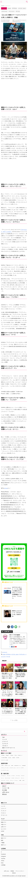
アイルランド (4, 775)
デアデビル (14, 8)
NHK (12, 765)
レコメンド (4, 652)
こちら (6, 488)
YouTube (3, 858)
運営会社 (4, 794)
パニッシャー (11, 11)
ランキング (5, 743)
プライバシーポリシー (19, 871)
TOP (3, 737)
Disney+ (12, 755)
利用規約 (12, 871)
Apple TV (7, 755)
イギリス (13, 775)
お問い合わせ (5, 792)
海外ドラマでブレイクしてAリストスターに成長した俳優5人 (20, 692)
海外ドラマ (3, 838)
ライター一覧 (5, 788)
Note (2, 862)
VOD (2, 835)
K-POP (2, 831)
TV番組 (2, 842)
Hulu (16, 755)
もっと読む (15, 720)
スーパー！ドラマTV (20, 767)
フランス (12, 780)
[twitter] (8, 626)
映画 (2, 840)
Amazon (3, 755)
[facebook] (12, 626)
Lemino (10, 757)
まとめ (9, 8)
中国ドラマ (3, 824)
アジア (3, 819)
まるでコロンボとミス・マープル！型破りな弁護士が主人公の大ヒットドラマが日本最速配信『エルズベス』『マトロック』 (17, 593)
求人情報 (4, 790)
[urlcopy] (19, 626)
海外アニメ (3, 844)
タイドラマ (3, 829)
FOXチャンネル (7, 765)
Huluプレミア (20, 755)
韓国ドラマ (3, 822)
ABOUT (4, 786)
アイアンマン (4, 11)
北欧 (20, 780)
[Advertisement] (14, 529)
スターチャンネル (13, 767)
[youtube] (16, 647)
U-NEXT (18, 757)
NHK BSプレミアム (18, 765)
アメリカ (9, 775)
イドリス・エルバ (22, 8)
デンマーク (3, 780)
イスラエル (18, 775)
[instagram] (14, 647)
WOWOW (24, 765)
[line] (15, 626)
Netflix (14, 757)
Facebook (3, 854)
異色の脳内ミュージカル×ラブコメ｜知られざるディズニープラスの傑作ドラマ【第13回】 (7, 676)
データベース (4, 815)
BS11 (3, 765)
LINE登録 (3, 865)
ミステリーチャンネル (5, 770)
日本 (23, 780)
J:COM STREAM (4, 757)
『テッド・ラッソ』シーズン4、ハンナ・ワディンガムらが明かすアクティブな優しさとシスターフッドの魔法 (7, 694)
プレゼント (5, 745)
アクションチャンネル (5, 767)
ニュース (4, 739)
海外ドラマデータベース (8, 747)
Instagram (3, 856)
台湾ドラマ (3, 826)
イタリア (23, 775)
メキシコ (16, 780)
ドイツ (8, 780)
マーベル (18, 11)
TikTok (2, 860)
